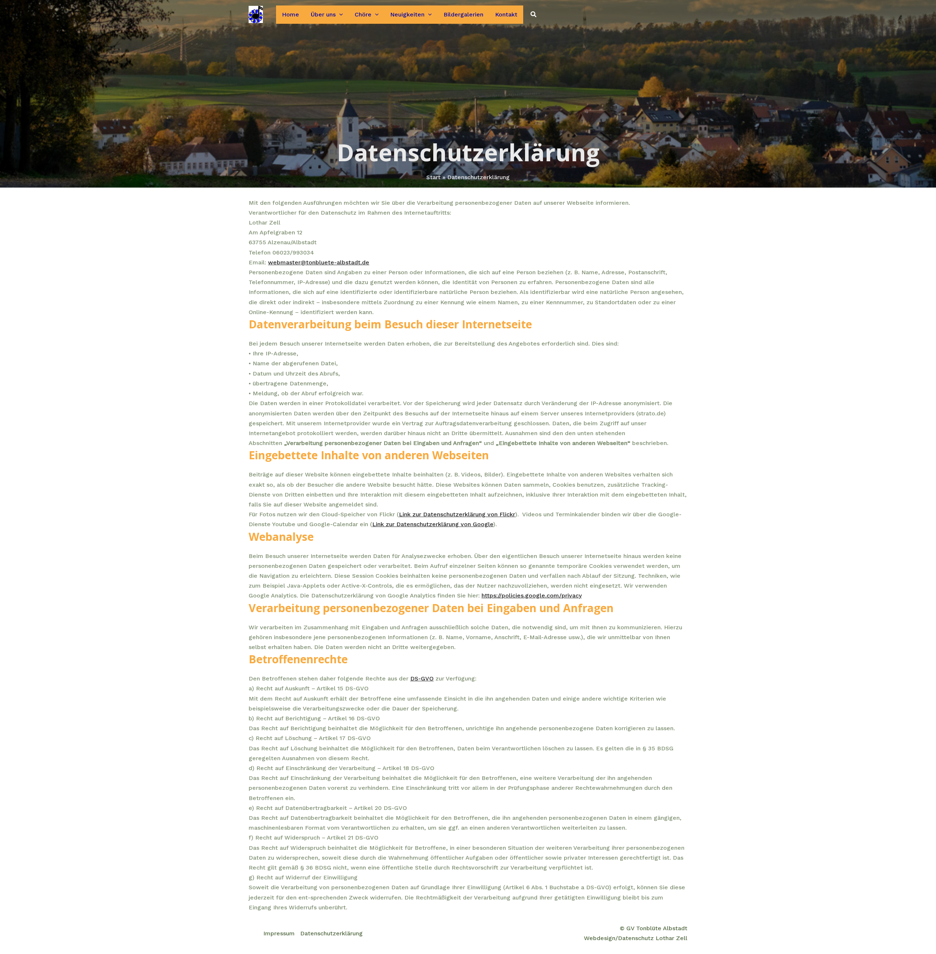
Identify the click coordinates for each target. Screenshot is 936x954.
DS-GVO (422, 678)
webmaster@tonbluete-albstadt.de (318, 262)
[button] (339, 14)
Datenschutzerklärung (331, 933)
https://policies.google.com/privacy (532, 595)
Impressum (279, 933)
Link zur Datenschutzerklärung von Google (432, 524)
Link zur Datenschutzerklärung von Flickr (457, 514)
